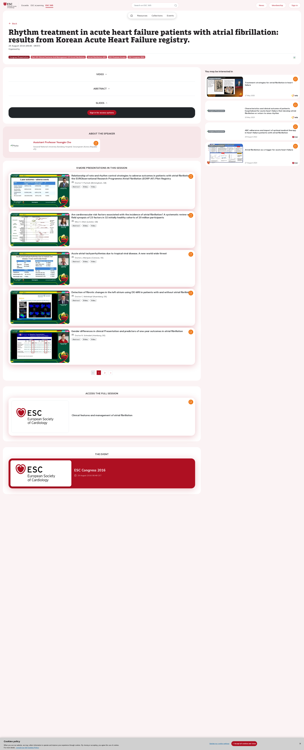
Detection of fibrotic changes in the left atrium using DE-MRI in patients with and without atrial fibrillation (131, 292)
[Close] (300, 743)
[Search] (176, 6)
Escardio (25, 5)
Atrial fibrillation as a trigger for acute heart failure (269, 150)
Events (170, 15)
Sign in (295, 5)
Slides (85, 187)
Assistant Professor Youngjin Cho (52, 142)
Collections (157, 15)
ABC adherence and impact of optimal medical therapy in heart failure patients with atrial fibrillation (270, 131)
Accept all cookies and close (245, 744)
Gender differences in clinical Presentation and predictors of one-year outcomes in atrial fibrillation (127, 331)
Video (93, 187)
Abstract (76, 187)
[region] (152, 744)
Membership (277, 5)
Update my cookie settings (219, 744)
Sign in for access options (102, 112)
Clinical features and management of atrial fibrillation (102, 415)
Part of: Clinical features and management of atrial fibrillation (58, 57)
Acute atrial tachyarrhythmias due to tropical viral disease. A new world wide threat (119, 253)
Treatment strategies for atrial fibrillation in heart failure (269, 83)
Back (14, 23)
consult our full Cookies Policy (27, 747)
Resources (142, 15)
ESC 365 (49, 5)
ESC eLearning (37, 5)
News (261, 5)
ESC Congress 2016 (89, 470)
